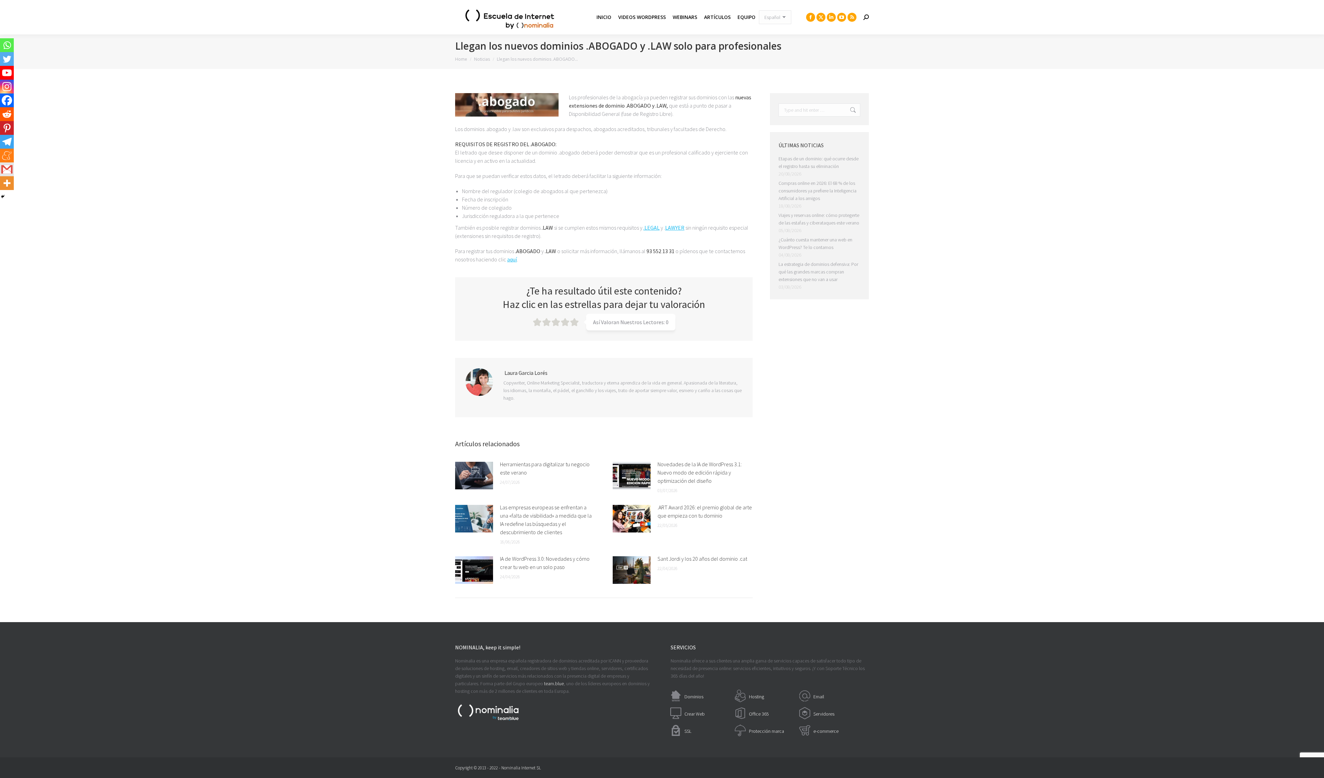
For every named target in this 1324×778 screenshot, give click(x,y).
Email (818, 697)
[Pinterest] (7, 128)
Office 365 (759, 714)
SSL (687, 731)
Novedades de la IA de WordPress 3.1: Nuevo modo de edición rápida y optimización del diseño (700, 472)
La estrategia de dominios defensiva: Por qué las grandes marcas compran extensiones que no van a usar (818, 271)
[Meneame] (7, 155)
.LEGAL (651, 227)
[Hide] (3, 196)
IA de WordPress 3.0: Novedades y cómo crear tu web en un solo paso (545, 562)
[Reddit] (7, 114)
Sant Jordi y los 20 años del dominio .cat (702, 558)
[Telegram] (7, 142)
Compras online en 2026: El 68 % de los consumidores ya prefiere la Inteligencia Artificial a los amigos (817, 190)
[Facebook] (7, 100)
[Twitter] (7, 59)
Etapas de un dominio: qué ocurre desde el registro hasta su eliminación (819, 162)
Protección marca (766, 731)
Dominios (693, 697)
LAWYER (674, 227)
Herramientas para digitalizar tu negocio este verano (545, 468)
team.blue (554, 683)
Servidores (823, 714)
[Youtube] (7, 73)
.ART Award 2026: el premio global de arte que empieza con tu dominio (705, 511)
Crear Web (694, 714)
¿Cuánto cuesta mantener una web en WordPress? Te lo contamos (815, 243)
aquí (512, 259)
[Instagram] (7, 86)
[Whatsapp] (7, 45)
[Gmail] (7, 169)
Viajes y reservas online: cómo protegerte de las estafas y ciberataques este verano (819, 219)
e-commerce (826, 731)
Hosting (756, 697)
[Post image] (474, 475)
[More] (7, 183)
